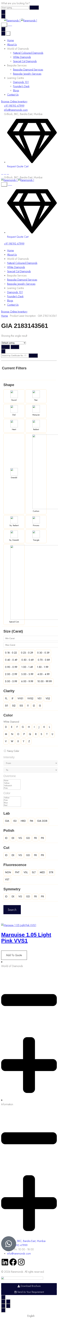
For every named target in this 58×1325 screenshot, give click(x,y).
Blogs (16, 90)
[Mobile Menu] (3, 16)
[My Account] (10, 25)
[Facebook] (2, 173)
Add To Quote (14, 955)
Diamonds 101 (21, 82)
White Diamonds (22, 57)
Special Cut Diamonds (25, 61)
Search (33, 355)
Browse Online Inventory (14, 101)
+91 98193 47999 (14, 106)
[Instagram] (5, 173)
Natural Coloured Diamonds (28, 53)
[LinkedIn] (8, 173)
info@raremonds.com (16, 110)
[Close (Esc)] (3, 1301)
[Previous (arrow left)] (3, 1306)
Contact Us (13, 95)
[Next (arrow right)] (8, 1306)
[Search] (4, 25)
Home (10, 40)
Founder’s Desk (21, 86)
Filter (6, 347)
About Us (12, 45)
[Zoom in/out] (8, 1301)
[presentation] (18, 925)
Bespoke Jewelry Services (27, 74)
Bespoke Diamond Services (28, 70)
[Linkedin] (5, 1262)
